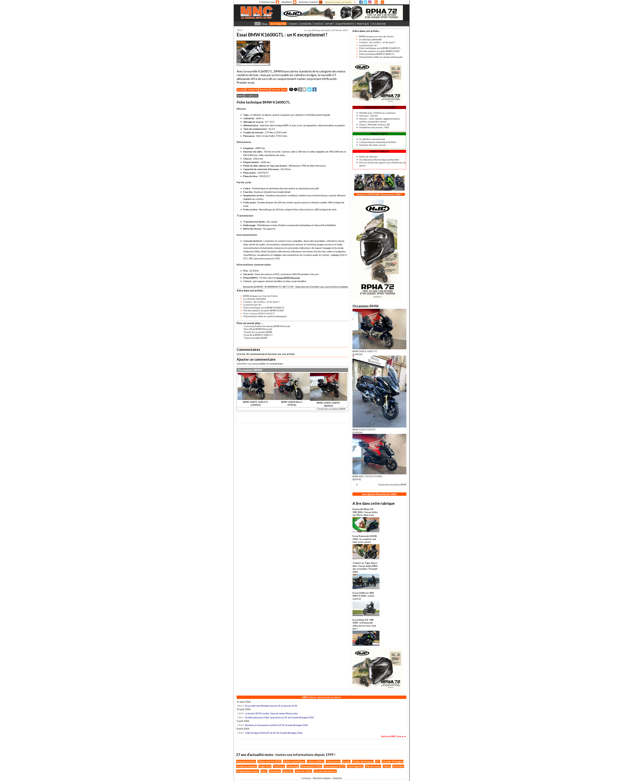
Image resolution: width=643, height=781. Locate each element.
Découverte (333, 761)
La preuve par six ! (252, 304)
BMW (240, 95)
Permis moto (373, 766)
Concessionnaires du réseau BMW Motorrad (267, 326)
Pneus (386, 766)
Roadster (275, 771)
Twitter (365, 2)
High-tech (265, 766)
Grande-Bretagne (392, 761)
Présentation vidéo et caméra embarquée (265, 316)
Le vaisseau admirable (254, 298)
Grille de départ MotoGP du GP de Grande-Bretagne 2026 (273, 733)
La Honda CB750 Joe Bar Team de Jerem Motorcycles (271, 713)
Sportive (288, 771)
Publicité (337, 778)
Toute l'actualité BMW (255, 337)
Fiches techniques (363, 761)
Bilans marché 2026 (269, 761)
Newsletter (286, 2)
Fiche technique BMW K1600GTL (377, 54)
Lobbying (292, 766)
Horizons (279, 766)
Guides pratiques (246, 766)
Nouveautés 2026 (311, 766)
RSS (376, 2)
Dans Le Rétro (315, 761)
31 (291, 89)
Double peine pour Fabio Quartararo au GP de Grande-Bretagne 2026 (279, 717)
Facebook (361, 2)
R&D (264, 771)
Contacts (306, 778)
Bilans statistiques (294, 761)
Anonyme (277, 2)
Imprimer (300, 89)
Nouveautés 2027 (334, 766)
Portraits (398, 766)
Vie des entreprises (325, 771)
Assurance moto (246, 761)
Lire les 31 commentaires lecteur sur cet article (266, 353)
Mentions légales (322, 778)
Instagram (369, 2)
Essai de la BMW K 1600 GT (258, 334)
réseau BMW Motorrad (288, 277)
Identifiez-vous (245, 363)
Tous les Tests (279, 89)
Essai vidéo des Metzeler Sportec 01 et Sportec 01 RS (271, 705)
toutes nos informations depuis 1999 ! (305, 754)
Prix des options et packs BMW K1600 (263, 310)
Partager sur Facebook (314, 89)
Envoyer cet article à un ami (304, 89)
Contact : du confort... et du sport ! (261, 301)
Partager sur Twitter (309, 89)
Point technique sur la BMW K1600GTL (264, 307)
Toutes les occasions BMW (258, 332)
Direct (382, 2)
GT (378, 761)
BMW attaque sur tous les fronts (260, 295)
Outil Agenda (355, 766)
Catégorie (252, 89)
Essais (240, 89)
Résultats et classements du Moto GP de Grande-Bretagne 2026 (276, 725)
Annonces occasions (308, 2)
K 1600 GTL (251, 95)
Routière (264, 89)
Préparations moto (247, 771)
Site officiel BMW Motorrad (258, 329)
